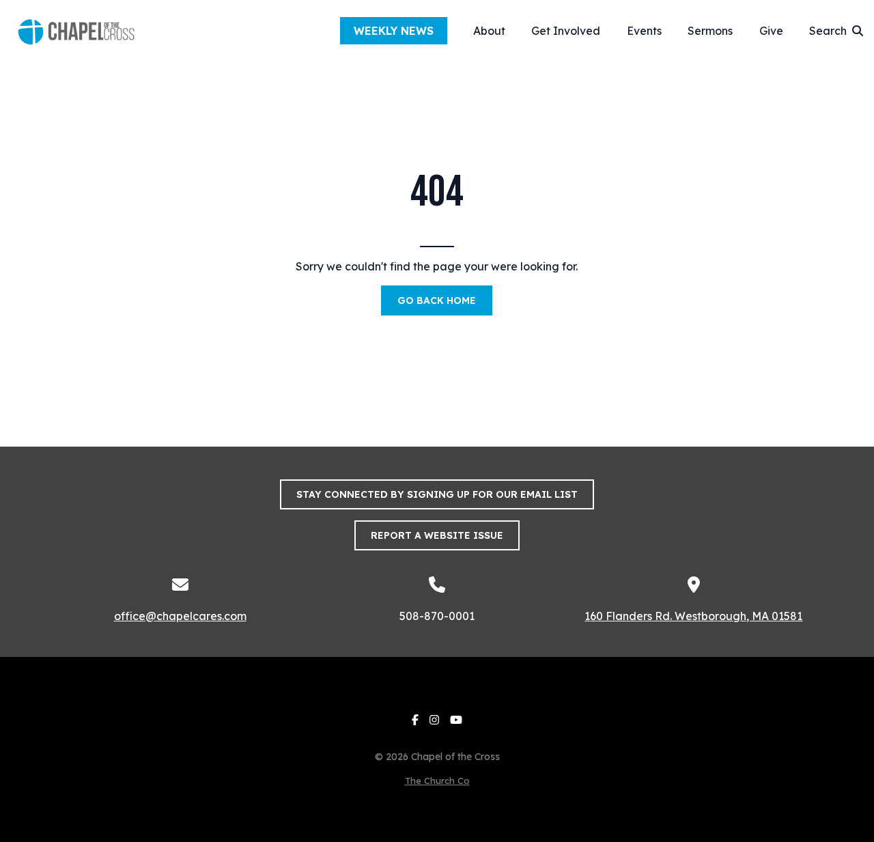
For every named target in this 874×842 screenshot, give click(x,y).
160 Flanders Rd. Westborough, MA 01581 (693, 616)
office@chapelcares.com (180, 616)
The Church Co (437, 780)
